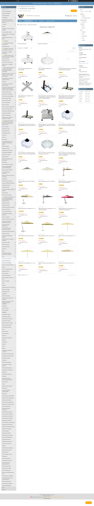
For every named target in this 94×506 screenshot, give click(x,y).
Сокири (3, 383)
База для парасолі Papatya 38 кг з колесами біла (25, 69)
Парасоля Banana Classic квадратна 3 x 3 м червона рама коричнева (67, 209)
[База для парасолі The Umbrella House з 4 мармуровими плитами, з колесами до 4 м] (27, 115)
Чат (89, 502)
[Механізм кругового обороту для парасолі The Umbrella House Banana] (67, 59)
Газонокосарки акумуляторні (7, 402)
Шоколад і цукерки (6, 289)
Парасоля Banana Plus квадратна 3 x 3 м (27, 208)
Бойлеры (4, 445)
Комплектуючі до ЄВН (6, 468)
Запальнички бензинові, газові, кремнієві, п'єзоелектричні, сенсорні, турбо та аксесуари (8, 88)
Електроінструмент (6, 203)
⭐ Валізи (4, 24)
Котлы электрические (6, 470)
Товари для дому (5, 60)
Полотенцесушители (6, 458)
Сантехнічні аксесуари (6, 443)
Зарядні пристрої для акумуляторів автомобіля (7, 379)
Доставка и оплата (50, 20)
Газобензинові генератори (7, 435)
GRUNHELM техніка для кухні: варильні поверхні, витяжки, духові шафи (8, 75)
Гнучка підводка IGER (6, 466)
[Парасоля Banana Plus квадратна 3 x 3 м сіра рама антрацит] (47, 199)
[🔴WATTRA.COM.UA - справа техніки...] (21, 16)
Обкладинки (4, 342)
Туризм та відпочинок (6, 91)
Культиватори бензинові (7, 374)
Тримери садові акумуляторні (8, 395)
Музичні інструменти (6, 209)
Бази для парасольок (6, 260)
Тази (3, 256)
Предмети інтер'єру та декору (8, 287)
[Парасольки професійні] (47, 36)
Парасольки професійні (6, 258)
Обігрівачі (4, 81)
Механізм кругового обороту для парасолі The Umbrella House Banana (67, 69)
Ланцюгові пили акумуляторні (8, 397)
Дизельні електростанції (7, 367)
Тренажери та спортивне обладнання (7, 52)
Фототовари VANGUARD (7, 152)
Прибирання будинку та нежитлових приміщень (7, 253)
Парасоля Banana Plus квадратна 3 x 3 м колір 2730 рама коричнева (67, 182)
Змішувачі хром (5, 452)
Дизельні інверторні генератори (6, 409)
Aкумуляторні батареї (6, 433)
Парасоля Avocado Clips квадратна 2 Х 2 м (67, 236)
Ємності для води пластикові (7, 96)
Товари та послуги (22, 24)
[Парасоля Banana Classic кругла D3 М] (27, 226)
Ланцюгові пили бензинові (7, 424)
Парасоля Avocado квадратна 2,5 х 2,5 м (26, 263)
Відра (3, 250)
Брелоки (4, 285)
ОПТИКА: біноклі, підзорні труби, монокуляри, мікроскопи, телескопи (8, 21)
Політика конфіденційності (59, 497)
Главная (20, 20)
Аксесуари (4, 376)
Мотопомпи (4, 393)
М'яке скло (4, 335)
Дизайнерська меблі (6, 133)
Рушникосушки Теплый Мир (7, 475)
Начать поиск (57, 3)
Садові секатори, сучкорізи (7, 164)
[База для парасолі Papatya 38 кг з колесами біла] (27, 59)
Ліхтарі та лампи (5, 308)
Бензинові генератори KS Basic (8, 426)
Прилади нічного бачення (7, 180)
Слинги (3, 346)
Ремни (3, 329)
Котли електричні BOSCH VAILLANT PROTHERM (7, 167)
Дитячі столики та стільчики (7, 322)
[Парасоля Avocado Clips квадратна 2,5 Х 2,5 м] (47, 253)
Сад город (4, 135)
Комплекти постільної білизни (8, 353)
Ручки (3, 283)
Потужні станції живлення (7, 437)
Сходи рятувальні (5, 15)
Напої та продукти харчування (8, 106)
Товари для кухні (5, 244)
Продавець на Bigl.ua (47, 495)
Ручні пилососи (5, 381)
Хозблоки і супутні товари (7, 108)
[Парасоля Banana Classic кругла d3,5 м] (47, 226)
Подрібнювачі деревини (7, 441)
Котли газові (4, 139)
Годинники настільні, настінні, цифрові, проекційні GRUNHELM (7, 302)
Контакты (41, 20)
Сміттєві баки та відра (6, 100)
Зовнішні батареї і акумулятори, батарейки (8, 35)
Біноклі (3, 26)
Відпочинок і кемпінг (6, 154)
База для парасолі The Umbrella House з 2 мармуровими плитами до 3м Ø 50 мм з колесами (47, 125)
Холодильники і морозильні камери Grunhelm (7, 79)
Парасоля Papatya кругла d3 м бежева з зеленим (26, 182)
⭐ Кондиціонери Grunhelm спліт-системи (7, 43)
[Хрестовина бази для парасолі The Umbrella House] (27, 86)
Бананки (3, 348)
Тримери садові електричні (7, 414)
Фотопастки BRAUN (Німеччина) (8, 183)
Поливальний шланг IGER (7, 460)
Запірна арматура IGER (6, 450)
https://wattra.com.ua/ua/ (83, 63)
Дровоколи (4, 372)
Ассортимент (4, 456)
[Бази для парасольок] (27, 36)
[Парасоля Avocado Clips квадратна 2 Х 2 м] (67, 226)
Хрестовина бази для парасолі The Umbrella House (25, 96)
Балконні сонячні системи (7, 386)
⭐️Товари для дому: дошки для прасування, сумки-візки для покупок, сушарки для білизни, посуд (7, 122)
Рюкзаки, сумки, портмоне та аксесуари (7, 298)
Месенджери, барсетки (6, 327)
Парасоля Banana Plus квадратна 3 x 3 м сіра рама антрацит (47, 209)
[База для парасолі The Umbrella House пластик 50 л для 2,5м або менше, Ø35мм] (27, 143)
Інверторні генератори (6, 428)
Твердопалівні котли (6, 185)
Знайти (74, 10)
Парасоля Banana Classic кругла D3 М (26, 235)
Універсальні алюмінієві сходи (8, 111)
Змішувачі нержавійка (6, 485)
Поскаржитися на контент (48, 497)
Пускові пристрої (5, 430)
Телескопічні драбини (6, 113)
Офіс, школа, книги (5, 128)
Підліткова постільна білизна (7, 356)
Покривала (4, 360)
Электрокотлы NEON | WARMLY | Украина (8, 190)
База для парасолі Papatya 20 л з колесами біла (45, 69)
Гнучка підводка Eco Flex (7, 454)
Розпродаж (4, 306)
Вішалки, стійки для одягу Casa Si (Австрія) (8, 176)
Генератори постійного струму (8, 404)
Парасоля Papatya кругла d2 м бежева (46, 181)
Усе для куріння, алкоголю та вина (8, 278)
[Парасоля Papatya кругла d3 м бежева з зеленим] (27, 171)
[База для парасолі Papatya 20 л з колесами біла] (47, 59)
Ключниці (4, 344)
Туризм (3, 267)
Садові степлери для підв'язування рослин (6, 228)
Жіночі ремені (5, 331)
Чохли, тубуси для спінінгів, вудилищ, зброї (7, 84)
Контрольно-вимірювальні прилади (7, 236)
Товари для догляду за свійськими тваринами (6, 222)
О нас (3, 487)
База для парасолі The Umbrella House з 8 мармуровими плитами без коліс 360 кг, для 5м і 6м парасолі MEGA (47, 97)
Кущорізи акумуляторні (6, 400)
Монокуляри (4, 178)
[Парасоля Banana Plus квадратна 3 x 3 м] (27, 199)
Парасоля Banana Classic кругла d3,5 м (46, 235)
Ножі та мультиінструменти (7, 269)
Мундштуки (4, 293)
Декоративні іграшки (6, 314)
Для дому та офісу (6, 242)
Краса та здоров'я (5, 281)
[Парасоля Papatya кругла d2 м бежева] (47, 171)
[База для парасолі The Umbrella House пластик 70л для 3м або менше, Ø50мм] (67, 115)
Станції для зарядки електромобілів (6, 391)
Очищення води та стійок (7, 150)
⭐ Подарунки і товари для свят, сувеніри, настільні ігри (7, 49)
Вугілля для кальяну (6, 295)
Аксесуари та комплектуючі (7, 369)
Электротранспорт (5, 46)
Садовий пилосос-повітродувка (8, 422)
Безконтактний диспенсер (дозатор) (7, 214)
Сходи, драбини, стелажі (7, 32)
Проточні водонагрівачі (7, 194)
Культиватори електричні (7, 420)
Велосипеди (4, 162)
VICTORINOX (4, 17)
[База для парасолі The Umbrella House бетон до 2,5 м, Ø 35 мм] (47, 143)
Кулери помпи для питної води (8, 219)
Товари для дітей (5, 233)
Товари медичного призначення (6, 225)
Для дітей (4, 248)
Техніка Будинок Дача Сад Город (7, 38)
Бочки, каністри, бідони (6, 98)
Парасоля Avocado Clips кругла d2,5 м (66, 263)
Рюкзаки (3, 339)
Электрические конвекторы (7, 447)
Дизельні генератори (6, 406)
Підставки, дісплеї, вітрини (7, 318)
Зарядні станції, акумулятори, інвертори (8, 239)
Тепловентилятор (5, 187)
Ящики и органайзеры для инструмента (7, 159)
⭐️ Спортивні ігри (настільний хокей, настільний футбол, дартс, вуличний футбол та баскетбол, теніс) (8, 198)
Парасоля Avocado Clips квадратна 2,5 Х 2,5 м (47, 263)
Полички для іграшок (6, 320)
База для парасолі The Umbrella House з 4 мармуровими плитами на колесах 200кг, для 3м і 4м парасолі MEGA (67, 97)
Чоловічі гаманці (5, 333)
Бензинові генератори (6, 362)
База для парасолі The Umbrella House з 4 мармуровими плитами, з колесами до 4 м (27, 125)
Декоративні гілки (5, 291)
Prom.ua (53, 494)
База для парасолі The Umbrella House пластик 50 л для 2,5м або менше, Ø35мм (26, 153)
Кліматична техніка (6, 205)
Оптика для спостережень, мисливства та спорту (7, 118)
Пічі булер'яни (5, 192)
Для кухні (4, 137)
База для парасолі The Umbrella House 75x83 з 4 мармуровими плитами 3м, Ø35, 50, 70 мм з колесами (67, 154)
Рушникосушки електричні (7, 483)
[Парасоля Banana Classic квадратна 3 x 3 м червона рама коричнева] (67, 199)
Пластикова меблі (5, 130)
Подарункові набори (6, 316)
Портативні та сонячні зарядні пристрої (8, 29)
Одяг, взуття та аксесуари (7, 62)
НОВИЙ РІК (4, 312)
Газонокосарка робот (6, 439)
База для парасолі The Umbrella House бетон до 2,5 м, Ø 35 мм (46, 153)
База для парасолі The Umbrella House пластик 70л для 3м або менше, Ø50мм (67, 125)
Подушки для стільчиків (7, 337)
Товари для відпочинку (6, 211)
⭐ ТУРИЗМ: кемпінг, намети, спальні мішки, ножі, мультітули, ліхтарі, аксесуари (8, 56)
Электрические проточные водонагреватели (7, 478)
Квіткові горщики (5, 146)
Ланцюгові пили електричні (7, 416)
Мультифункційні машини (7, 411)
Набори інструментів (6, 275)
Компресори (4, 388)
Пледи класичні (5, 156)
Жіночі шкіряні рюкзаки (6, 325)
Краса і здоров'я (5, 126)
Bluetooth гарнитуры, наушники (8, 207)
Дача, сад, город (5, 104)
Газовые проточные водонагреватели (6, 463)
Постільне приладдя (6, 358)
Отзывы (3, 489)
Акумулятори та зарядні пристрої (7, 365)
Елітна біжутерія (5, 310)
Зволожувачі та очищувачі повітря (7, 65)
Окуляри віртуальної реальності (8, 231)
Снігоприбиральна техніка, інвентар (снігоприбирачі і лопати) (7, 143)
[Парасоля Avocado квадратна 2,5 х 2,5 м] (27, 253)
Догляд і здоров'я (6, 217)
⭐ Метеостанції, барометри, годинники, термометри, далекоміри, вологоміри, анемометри (8, 69)
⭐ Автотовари (5, 40)
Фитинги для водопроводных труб (8, 473)
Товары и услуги (5, 9)
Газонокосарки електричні (7, 418)
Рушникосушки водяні (6, 481)
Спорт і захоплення (6, 102)
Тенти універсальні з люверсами (6, 172)
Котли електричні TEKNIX (7, 169)
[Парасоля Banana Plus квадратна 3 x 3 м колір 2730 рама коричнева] (67, 171)
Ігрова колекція (5, 273)
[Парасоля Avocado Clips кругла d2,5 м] (67, 253)
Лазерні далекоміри (6, 13)
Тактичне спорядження (6, 11)
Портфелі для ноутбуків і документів (7, 351)
